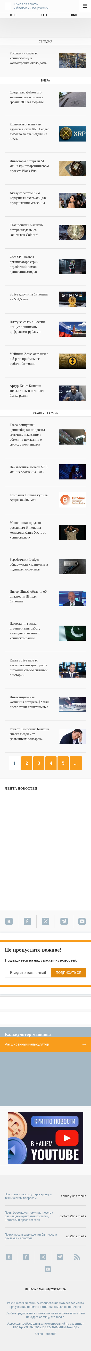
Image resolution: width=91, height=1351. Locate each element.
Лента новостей (21, 788)
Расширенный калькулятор (27, 1044)
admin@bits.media (73, 1196)
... (76, 763)
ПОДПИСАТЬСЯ (68, 973)
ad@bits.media (76, 1236)
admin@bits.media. (52, 1317)
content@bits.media (72, 1216)
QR (76, 1327)
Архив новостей (45, 1334)
